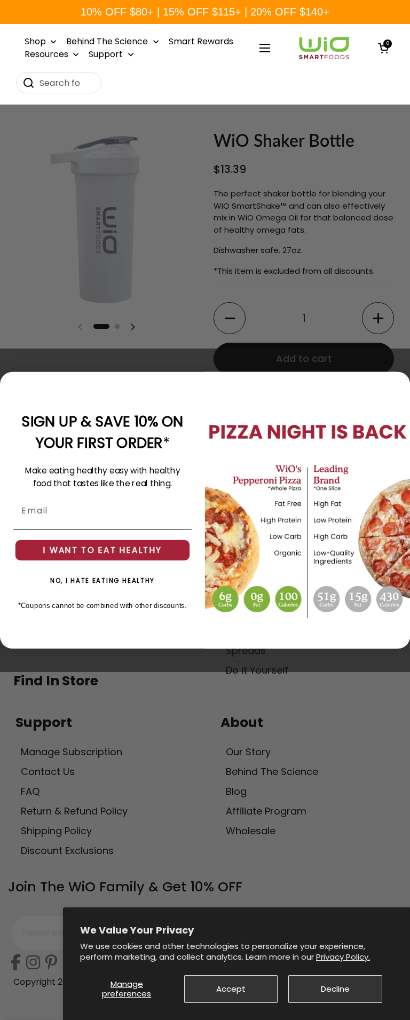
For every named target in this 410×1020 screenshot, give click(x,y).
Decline (335, 988)
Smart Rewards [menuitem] (201, 41)
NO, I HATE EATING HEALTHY (102, 580)
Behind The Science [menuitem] (107, 41)
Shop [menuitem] (35, 41)
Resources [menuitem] (46, 54)
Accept (231, 988)
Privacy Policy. (343, 956)
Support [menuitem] (106, 54)
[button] (383, 48)
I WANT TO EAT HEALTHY (102, 550)
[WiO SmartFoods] (324, 48)
